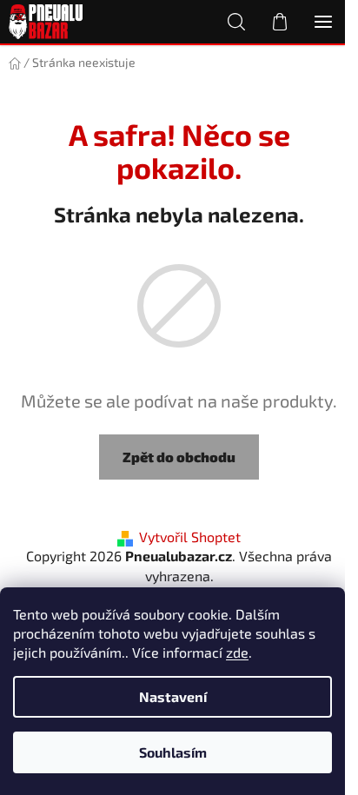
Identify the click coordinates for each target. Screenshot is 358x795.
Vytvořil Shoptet (190, 536)
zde (237, 652)
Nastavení (173, 696)
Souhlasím (173, 752)
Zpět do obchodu (179, 456)
